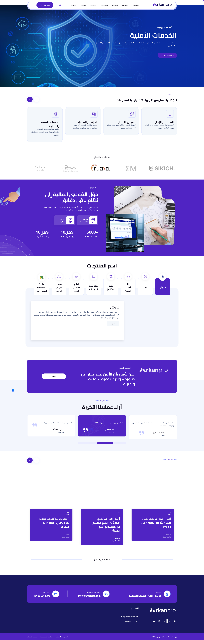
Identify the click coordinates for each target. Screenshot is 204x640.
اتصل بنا (73, 5)
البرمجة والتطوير (164, 122)
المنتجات (125, 5)
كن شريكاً (104, 5)
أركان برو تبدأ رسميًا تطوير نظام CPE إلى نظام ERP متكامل (54, 510)
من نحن (115, 5)
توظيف (83, 5)
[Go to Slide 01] (114, 443)
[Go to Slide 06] (89, 443)
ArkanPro (171, 630)
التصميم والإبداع (126, 122)
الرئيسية (136, 5)
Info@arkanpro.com (89, 589)
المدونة (93, 5)
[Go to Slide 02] (112, 443)
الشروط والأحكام (62, 631)
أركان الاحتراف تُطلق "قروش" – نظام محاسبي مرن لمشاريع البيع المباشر (106, 512)
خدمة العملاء (32, 631)
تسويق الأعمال (88, 122)
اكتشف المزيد (168, 55)
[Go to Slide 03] (103, 443)
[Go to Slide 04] (93, 443)
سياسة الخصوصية (46, 631)
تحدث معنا (55, 376)
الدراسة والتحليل (49, 122)
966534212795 (41, 589)
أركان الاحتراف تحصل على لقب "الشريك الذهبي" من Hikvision (156, 510)
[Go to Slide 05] (91, 443)
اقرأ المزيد (114, 323)
